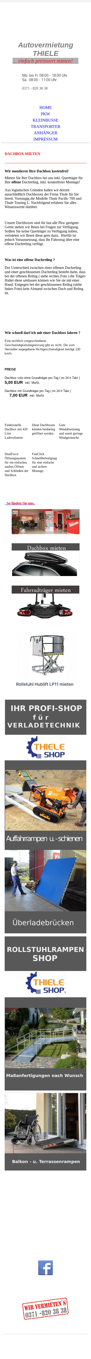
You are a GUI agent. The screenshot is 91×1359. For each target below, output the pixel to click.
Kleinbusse (45, 120)
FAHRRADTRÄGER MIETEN (28, 1241)
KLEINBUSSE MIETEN (24, 1214)
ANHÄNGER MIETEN (23, 1223)
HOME (13, 1206)
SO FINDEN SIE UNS (22, 1233)
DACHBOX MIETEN (22, 1237)
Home (45, 107)
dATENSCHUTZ (65, 1345)
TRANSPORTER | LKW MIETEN (30, 1219)
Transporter (45, 126)
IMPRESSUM (45, 139)
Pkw (45, 114)
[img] (45, 25)
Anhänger (45, 132)
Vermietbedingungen (31, 1341)
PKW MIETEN (18, 1210)
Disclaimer (38, 1345)
